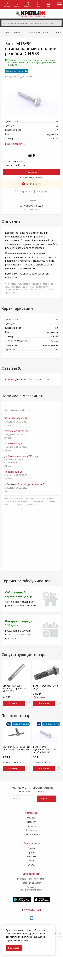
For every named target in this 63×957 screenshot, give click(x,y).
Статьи (31, 864)
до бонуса (33, 184)
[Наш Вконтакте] (31, 918)
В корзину (31, 172)
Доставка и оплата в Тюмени (31, 878)
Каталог (31, 848)
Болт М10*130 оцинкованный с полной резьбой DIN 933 (45, 749)
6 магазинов (33, 209)
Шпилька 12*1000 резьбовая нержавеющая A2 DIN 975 (15, 688)
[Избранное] (28, 703)
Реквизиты (31, 830)
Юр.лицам (31, 817)
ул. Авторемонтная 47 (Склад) (21, 456)
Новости (31, 821)
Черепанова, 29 (13, 471)
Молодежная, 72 (13, 443)
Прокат (31, 852)
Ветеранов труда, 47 (16, 431)
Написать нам (31, 910)
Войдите (10, 379)
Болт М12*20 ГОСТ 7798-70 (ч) (45, 687)
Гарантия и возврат (31, 882)
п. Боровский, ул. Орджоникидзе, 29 (25, 484)
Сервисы (31, 856)
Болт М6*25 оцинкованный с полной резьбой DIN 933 (16, 748)
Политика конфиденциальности (31, 888)
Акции (31, 860)
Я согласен (13, 947)
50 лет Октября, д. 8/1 (16, 418)
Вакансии (31, 826)
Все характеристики (15, 143)
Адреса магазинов (31, 834)
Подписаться (46, 798)
